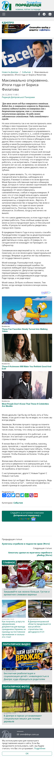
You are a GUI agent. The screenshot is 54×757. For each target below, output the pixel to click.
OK (27, 753)
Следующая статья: (30, 552)
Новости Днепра (10, 72)
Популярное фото (16, 686)
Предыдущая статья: (26, 541)
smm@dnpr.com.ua (29, 734)
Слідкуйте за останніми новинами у (27, 515)
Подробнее (39, 748)
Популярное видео (16, 644)
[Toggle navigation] (4, 14)
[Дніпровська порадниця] (8, 735)
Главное (9, 562)
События (26, 72)
